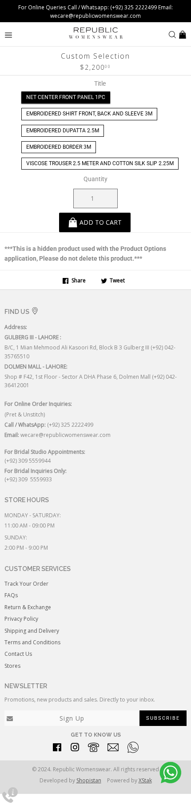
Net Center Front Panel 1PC (65, 97)
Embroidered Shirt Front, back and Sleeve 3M (89, 114)
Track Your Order (26, 583)
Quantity (95, 178)
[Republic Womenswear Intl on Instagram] (75, 749)
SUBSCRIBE (163, 718)
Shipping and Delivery (31, 630)
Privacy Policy (21, 619)
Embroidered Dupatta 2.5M (62, 130)
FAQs (11, 595)
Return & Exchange (27, 607)
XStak (145, 780)
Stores (12, 666)
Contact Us (18, 654)
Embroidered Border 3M (58, 147)
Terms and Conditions (32, 642)
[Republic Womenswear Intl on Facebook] (57, 749)
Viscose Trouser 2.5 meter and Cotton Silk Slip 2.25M (100, 163)
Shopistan (88, 780)
